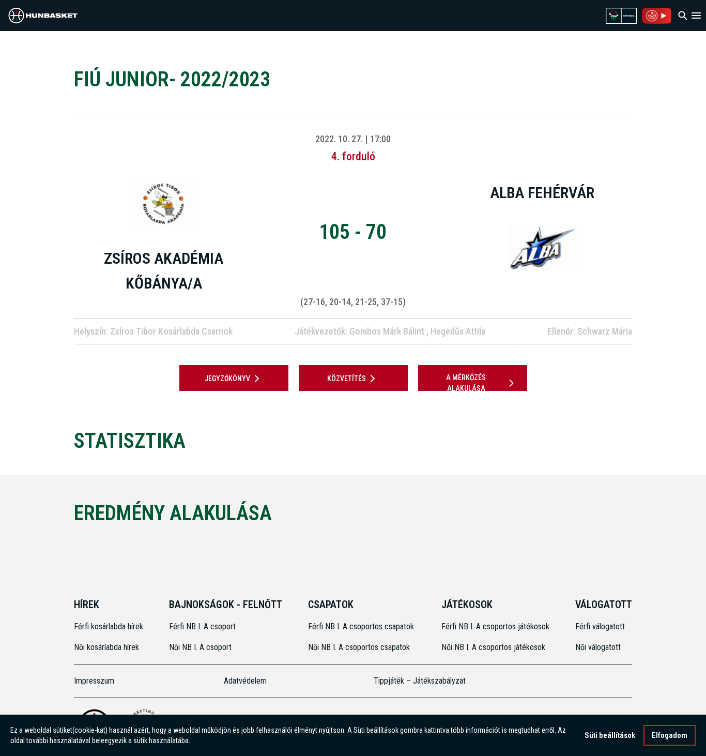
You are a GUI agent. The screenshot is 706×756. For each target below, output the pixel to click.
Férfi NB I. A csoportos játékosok (495, 626)
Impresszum (94, 681)
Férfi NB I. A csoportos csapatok (362, 626)
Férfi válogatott (600, 626)
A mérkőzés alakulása (466, 382)
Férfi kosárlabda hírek (108, 626)
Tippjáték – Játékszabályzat (420, 681)
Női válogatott (598, 647)
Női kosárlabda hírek (106, 647)
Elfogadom (669, 735)
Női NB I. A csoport (200, 647)
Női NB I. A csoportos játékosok (493, 647)
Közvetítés (346, 378)
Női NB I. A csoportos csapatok (360, 647)
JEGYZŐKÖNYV (227, 378)
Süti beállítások (610, 735)
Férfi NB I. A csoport (202, 626)
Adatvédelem (245, 681)
